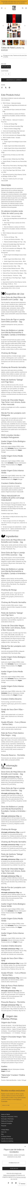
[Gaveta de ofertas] (5, 8)
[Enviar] (25, 1105)
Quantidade (4, 71)
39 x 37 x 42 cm (6, 66)
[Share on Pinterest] (9, 88)
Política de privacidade (9, 1175)
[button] (3, 25)
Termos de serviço (21, 1177)
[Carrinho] (26, 8)
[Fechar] (25, 1146)
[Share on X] (5, 88)
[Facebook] (8, 1183)
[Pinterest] (16, 1183)
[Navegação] (1, 8)
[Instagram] (12, 1183)
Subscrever (14, 1168)
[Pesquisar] (22, 8)
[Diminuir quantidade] (3, 74)
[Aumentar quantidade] (8, 74)
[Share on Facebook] (2, 88)
